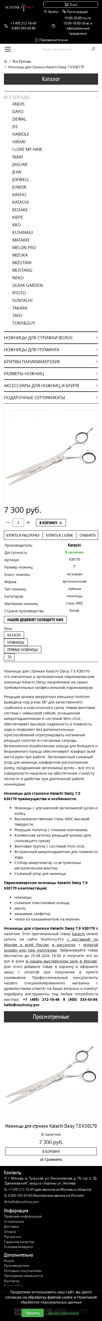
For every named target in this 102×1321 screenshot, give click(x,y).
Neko (18, 278)
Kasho (19, 194)
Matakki (20, 240)
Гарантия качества (19, 1241)
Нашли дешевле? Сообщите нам (35, 619)
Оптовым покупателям (23, 1270)
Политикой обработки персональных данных (59, 1300)
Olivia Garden (27, 285)
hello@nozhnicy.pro (23, 1201)
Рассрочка (12, 1236)
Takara (19, 308)
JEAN (16, 172)
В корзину (48, 522)
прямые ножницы (22, 649)
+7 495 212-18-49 (21, 1189)
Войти (53, 11)
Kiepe (17, 217)
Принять (32, 1313)
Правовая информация (23, 1216)
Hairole (20, 134)
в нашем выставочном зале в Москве (61, 961)
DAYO (17, 111)
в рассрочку (63, 944)
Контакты (12, 1281)
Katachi (20, 202)
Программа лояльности (23, 1275)
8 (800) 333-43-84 (80, 999)
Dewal (19, 119)
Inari (17, 157)
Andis (18, 104)
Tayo (17, 315)
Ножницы (15, 642)
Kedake (20, 210)
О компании (14, 1221)
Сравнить (88, 535)
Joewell (20, 179)
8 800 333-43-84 (20, 1195)
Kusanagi (22, 232)
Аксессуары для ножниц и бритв (41, 385)
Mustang (22, 270)
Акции (9, 1260)
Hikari (18, 142)
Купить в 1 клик (59, 535)
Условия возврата (18, 1246)
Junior (19, 187)
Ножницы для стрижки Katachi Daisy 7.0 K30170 (51, 1125)
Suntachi (22, 300)
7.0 (9, 656)
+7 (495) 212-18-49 (41, 999)
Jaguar (19, 164)
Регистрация (77, 11)
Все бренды (22, 61)
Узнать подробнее (63, 1313)
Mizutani (21, 263)
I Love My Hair (27, 149)
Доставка (11, 1226)
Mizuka (20, 255)
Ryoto (19, 293)
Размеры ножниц (24, 373)
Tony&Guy (23, 323)
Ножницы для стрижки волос (38, 338)
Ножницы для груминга (31, 350)
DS (15, 126)
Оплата (10, 1231)
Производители (16, 1265)
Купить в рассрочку (22, 535)
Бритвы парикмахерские (32, 362)
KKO (16, 225)
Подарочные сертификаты (34, 397)
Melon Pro (24, 247)
